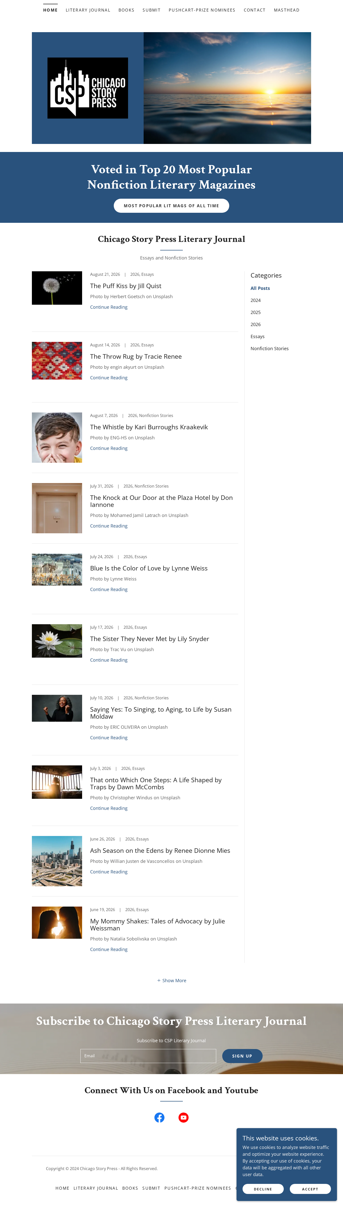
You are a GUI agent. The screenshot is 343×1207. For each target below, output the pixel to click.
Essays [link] (258, 336)
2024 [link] (256, 300)
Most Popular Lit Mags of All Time (171, 205)
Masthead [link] (287, 10)
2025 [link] (256, 312)
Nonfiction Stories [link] (270, 348)
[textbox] (148, 1056)
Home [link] (50, 10)
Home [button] (62, 1188)
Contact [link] (255, 10)
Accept (310, 1189)
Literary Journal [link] (88, 10)
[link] (87, 87)
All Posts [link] (260, 288)
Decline (263, 1189)
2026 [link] (256, 324)
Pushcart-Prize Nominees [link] (202, 10)
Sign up (242, 1056)
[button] (171, 980)
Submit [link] (152, 10)
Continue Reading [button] (109, 307)
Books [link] (127, 10)
